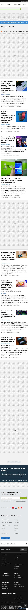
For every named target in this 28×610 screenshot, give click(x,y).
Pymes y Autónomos (19, 586)
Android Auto (5, 533)
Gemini (19, 31)
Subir (22, 549)
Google (16, 528)
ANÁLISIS (3, 4)
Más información (22, 608)
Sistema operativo (6, 525)
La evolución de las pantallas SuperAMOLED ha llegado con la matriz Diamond (8, 314)
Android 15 (16, 533)
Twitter (7, 508)
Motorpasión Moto (18, 577)
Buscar (26, 543)
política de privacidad (20, 501)
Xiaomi (3, 531)
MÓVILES (9, 4)
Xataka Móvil (4, 559)
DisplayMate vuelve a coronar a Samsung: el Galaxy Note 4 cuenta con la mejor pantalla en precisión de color (8, 256)
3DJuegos (16, 557)
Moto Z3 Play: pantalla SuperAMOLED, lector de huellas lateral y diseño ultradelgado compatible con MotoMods (8, 117)
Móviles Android (5, 94)
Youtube (13, 508)
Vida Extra (16, 559)
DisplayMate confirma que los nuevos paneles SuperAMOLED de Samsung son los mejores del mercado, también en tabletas (11, 286)
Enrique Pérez (8, 131)
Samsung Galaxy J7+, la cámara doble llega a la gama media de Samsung (8, 139)
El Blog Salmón (17, 584)
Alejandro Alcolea (9, 106)
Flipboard (22, 508)
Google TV (13, 31)
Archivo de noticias (15, 462)
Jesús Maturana (9, 197)
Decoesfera (4, 586)
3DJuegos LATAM (18, 595)
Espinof (16, 568)
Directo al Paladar (6, 575)
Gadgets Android (5, 343)
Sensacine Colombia (19, 600)
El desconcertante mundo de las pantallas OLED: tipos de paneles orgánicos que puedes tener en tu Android (8, 87)
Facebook (10, 508)
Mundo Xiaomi (5, 565)
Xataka (3, 557)
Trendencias (4, 584)
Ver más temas (5, 538)
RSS (19, 508)
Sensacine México (18, 598)
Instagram (16, 508)
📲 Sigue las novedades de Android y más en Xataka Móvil (14, 22)
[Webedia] (24, 1)
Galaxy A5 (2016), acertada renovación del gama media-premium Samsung (11, 180)
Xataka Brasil (4, 598)
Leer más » (16, 105)
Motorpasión (17, 575)
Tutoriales (16, 522)
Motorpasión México (19, 602)
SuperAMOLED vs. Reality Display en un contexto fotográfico (8, 339)
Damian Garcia (8, 275)
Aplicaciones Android (7, 522)
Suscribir (23, 498)
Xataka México (5, 595)
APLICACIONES (17, 4)
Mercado (3, 293)
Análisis (20, 480)
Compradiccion (5, 588)
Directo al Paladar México (7, 602)
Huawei (25, 480)
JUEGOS (24, 4)
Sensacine (16, 566)
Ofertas (16, 531)
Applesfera (4, 561)
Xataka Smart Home (6, 563)
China (24, 31)
